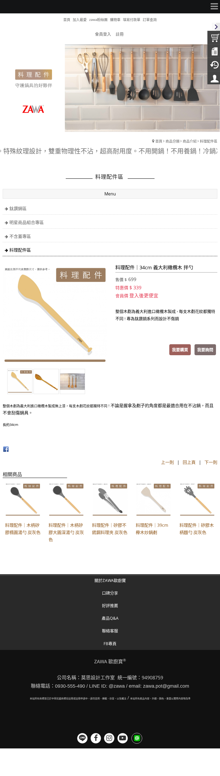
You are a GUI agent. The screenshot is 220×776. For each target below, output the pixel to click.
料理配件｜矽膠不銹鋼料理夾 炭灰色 (109, 528)
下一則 (210, 462)
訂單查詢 (150, 19)
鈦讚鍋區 (18, 208)
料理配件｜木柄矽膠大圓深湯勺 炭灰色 (66, 532)
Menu (110, 194)
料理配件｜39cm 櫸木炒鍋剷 (152, 528)
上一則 (167, 462)
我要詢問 (205, 349)
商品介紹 (190, 141)
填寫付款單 (131, 19)
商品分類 (172, 141)
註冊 (120, 34)
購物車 (115, 19)
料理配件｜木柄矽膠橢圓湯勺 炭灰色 (23, 528)
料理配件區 (208, 141)
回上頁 (189, 462)
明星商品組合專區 (26, 222)
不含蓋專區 (20, 236)
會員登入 (103, 34)
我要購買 (180, 349)
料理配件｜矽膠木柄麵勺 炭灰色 (196, 528)
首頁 (158, 141)
